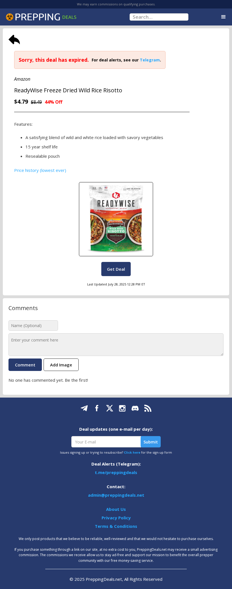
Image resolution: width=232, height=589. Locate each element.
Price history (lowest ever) (40, 170)
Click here (132, 452)
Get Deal (116, 269)
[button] (223, 16)
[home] (41, 17)
